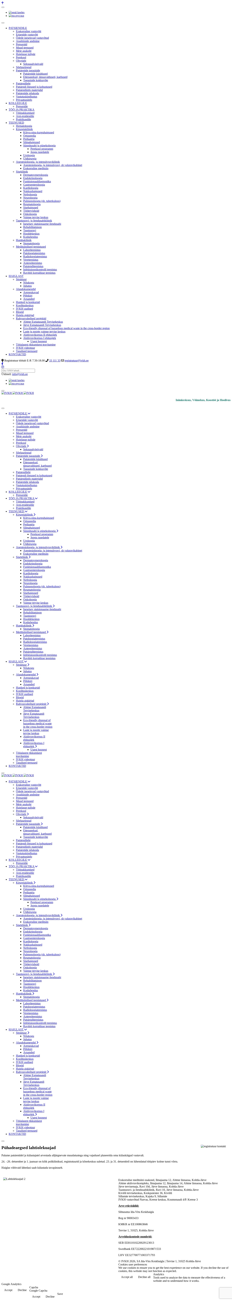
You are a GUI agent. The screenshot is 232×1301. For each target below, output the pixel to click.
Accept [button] (8, 1290)
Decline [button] (22, 1290)
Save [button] (60, 1293)
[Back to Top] (2, 3)
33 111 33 (54, 360)
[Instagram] (2, 367)
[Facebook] (2, 363)
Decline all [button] (144, 1277)
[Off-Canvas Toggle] (2, 7)
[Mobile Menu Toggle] (2, 22)
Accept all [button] (127, 1277)
